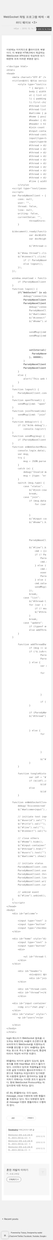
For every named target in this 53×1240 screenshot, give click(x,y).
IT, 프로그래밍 (13, 1174)
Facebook (28, 1236)
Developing (13, 1129)
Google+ (43, 1236)
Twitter (20, 1236)
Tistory (23, 1233)
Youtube (36, 1236)
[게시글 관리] (20, 1118)
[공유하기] (17, 1118)
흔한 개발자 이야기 (17, 1169)
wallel (39, 1233)
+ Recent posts (10, 1219)
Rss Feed (10, 1236)
